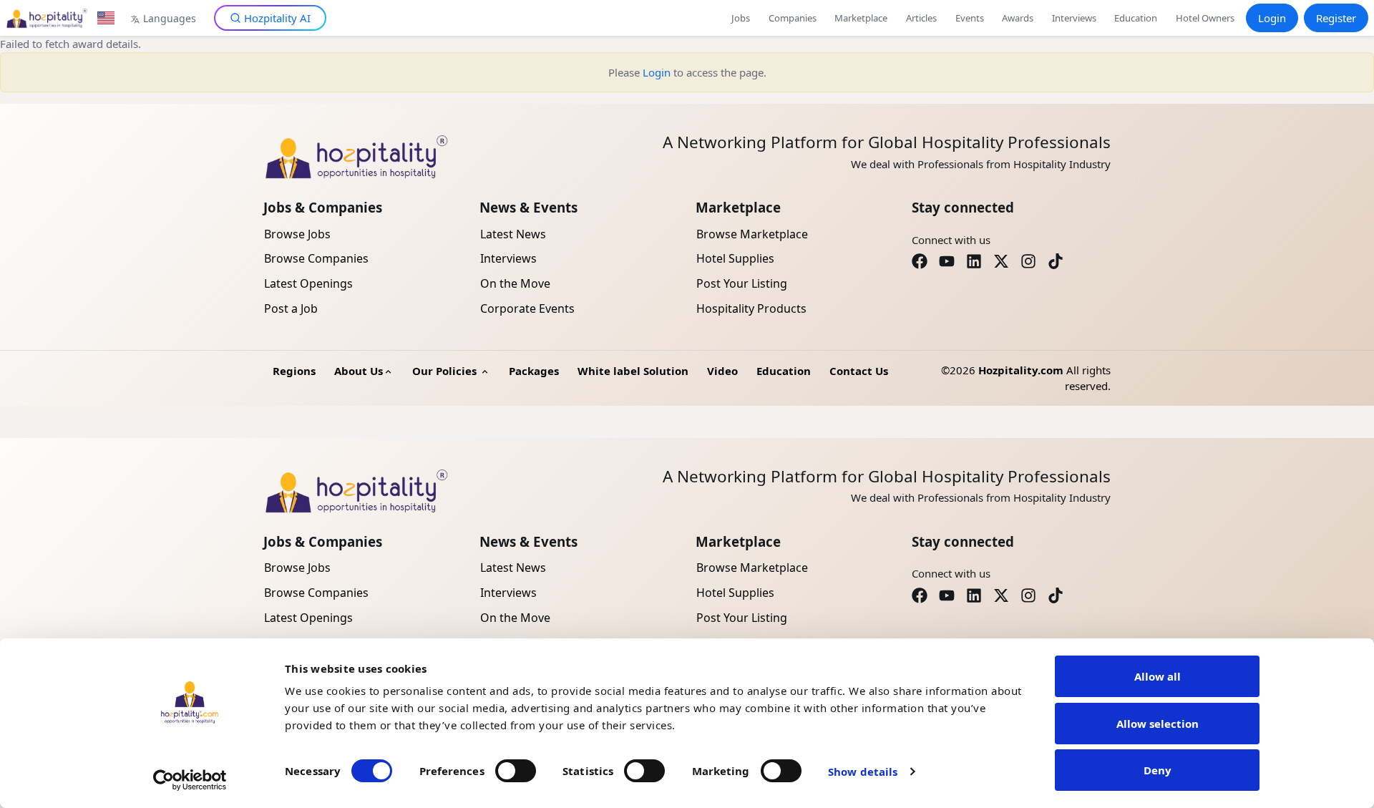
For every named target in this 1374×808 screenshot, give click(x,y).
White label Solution (633, 371)
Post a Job (291, 308)
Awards (1017, 17)
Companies (793, 17)
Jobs (740, 17)
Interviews (1074, 17)
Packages (534, 371)
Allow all (1157, 676)
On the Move (515, 283)
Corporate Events (527, 308)
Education (1135, 17)
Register (1336, 18)
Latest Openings (308, 283)
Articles (921, 17)
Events (969, 17)
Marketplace (860, 17)
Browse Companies (316, 258)
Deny (1157, 770)
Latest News (513, 234)
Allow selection (1157, 723)
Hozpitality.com (1020, 370)
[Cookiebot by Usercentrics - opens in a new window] (190, 780)
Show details (862, 771)
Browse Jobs (297, 234)
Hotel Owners (1205, 17)
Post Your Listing (741, 283)
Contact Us (858, 371)
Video (722, 371)
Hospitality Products (751, 308)
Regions (294, 371)
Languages (169, 18)
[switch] (515, 770)
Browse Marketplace (752, 234)
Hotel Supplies (735, 258)
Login (1272, 18)
